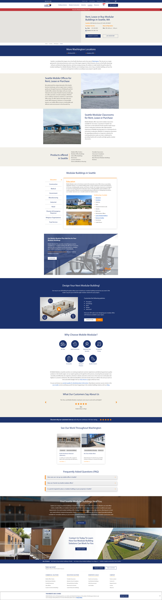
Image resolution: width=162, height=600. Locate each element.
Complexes (98, 200)
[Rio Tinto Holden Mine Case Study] (93, 449)
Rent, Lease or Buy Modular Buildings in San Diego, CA (86, 561)
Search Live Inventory (93, 579)
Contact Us (107, 1)
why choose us (84, 379)
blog (108, 385)
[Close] (160, 595)
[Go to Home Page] (48, 5)
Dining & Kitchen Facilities (72, 583)
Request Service (100, 1)
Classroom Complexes (98, 154)
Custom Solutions (76, 159)
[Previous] (45, 402)
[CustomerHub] (112, 1)
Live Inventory (92, 1)
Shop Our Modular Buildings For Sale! (81, 9)
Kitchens (94, 159)
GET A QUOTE (113, 5)
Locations (90, 5)
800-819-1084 (48, 1)
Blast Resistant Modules (50, 581)
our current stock (80, 512)
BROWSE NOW (81, 522)
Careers (111, 585)
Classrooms (98, 197)
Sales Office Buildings (76, 156)
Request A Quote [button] (81, 548)
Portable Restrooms (97, 156)
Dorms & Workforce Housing (78, 161)
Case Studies (91, 585)
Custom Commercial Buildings (52, 587)
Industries (83, 5)
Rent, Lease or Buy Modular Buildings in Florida (61, 561)
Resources (96, 5)
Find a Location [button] (111, 567)
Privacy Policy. (79, 597)
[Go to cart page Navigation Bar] (115, 1)
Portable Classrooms (97, 152)
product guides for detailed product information (75, 383)
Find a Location (113, 579)
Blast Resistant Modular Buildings (101, 157)
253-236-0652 (94, 28)
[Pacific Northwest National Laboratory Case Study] (68, 449)
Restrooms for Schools (71, 585)
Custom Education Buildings (73, 587)
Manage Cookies (124, 596)
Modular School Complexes (72, 581)
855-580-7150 (94, 30)
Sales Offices (48, 585)
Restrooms (74, 157)
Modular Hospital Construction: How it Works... (110, 561)
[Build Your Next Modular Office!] (59, 309)
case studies (55, 385)
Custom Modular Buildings (102, 215)
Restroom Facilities (100, 218)
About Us (112, 587)
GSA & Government (92, 583)
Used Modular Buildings (93, 581)
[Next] (116, 402)
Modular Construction (74, 5)
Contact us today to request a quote (57, 252)
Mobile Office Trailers (76, 152)
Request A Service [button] (99, 567)
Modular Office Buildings (77, 154)
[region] (81, 596)
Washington (95, 61)
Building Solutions (62, 5)
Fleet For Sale (84, 1)
